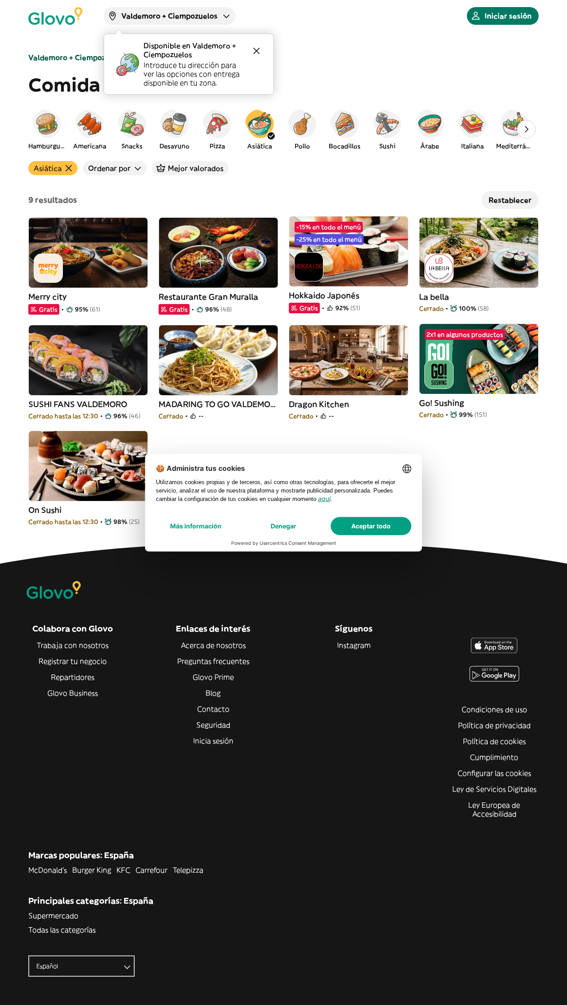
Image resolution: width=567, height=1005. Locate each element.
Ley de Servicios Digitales (494, 789)
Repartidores (72, 677)
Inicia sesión (213, 740)
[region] (283, 129)
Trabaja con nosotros (73, 645)
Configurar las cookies (494, 773)
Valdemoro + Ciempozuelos (76, 57)
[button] (47, 129)
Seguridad (213, 724)
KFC (123, 870)
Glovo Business (72, 693)
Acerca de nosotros (213, 645)
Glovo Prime (213, 677)
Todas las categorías (62, 929)
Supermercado (53, 915)
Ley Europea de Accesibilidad (494, 809)
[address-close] (256, 51)
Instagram (354, 645)
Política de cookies (494, 741)
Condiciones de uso (494, 709)
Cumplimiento (494, 757)
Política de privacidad (494, 725)
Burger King (91, 870)
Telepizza (188, 870)
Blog (213, 693)
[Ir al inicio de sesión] (55, 16)
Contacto (213, 709)
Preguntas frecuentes (213, 661)
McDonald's (47, 870)
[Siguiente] (526, 129)
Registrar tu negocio (73, 661)
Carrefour (151, 870)
